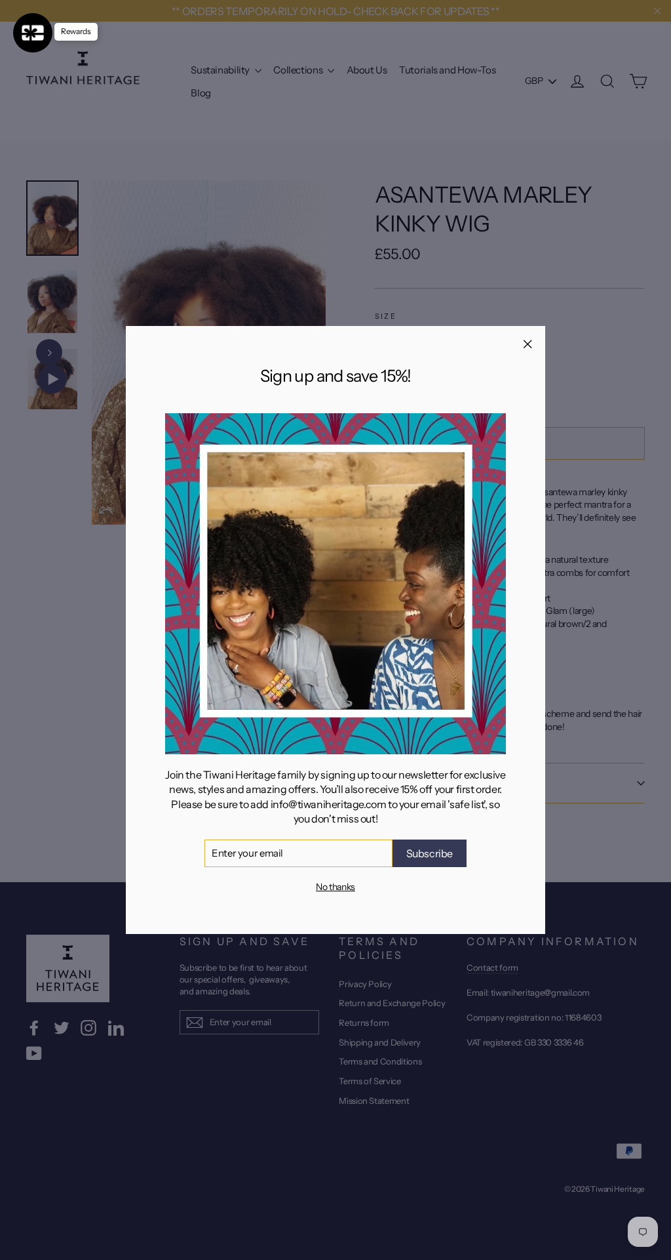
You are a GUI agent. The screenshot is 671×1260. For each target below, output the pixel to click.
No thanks (335, 887)
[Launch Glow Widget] (32, 32)
